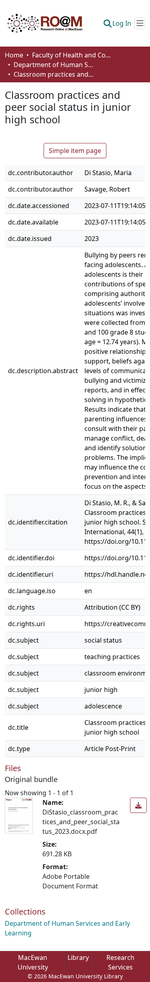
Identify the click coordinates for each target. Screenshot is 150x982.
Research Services (120, 962)
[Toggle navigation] (139, 23)
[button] (45, 23)
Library (78, 957)
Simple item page (75, 150)
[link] (138, 805)
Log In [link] (121, 23)
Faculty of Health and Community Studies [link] (72, 55)
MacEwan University (33, 962)
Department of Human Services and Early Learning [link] (54, 64)
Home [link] (14, 55)
